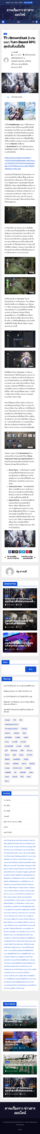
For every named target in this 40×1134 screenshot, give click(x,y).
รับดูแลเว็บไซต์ (18, 869)
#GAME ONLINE (17, 61)
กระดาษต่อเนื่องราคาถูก (23, 931)
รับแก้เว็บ (11, 869)
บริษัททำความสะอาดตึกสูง (14, 922)
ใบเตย (28, 776)
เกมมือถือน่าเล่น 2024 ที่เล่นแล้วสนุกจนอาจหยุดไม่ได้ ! (19, 644)
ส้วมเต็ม (12, 875)
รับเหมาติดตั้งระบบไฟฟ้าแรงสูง (15, 988)
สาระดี (16, 52)
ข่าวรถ (7, 742)
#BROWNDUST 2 (18, 58)
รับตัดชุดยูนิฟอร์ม (28, 875)
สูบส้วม (8, 875)
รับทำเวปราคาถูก (9, 847)
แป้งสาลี (15, 776)
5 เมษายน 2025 (12, 1048)
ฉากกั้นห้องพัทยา (20, 903)
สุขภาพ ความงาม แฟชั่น (13, 822)
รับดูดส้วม (26, 872)
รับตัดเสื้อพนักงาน (26, 881)
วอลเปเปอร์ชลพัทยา (9, 900)
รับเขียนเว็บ (26, 840)
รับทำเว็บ (21, 843)
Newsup (32, 1122)
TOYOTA (24, 728)
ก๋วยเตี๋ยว (17, 737)
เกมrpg (7, 768)
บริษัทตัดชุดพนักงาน (15, 881)
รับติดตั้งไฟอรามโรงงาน (27, 979)
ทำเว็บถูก (16, 847)
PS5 (14, 720)
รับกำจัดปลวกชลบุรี (19, 884)
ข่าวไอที (19, 746)
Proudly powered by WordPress (13, 1122)
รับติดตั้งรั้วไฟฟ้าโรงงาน (14, 953)
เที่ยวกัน (25, 975)
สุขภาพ (24, 763)
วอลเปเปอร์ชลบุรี (26, 897)
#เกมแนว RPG (16, 67)
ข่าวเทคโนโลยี (9, 746)
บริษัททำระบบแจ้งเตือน (17, 957)
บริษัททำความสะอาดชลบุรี (15, 925)
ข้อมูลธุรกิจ (28, 865)
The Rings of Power (11, 728)
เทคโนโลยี (23, 772)
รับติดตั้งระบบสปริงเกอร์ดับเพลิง (24, 963)
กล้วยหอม (16, 733)
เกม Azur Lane (17, 768)
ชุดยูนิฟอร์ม (18, 875)
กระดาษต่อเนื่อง (26, 928)
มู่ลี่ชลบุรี (6, 903)
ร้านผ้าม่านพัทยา (20, 900)
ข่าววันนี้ (14, 742)
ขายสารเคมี (12, 865)
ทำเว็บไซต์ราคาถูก (29, 843)
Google (7, 720)
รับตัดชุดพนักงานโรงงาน (19, 878)
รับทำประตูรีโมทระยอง (14, 947)
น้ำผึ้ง (22, 750)
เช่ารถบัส (27, 957)
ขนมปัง (26, 737)
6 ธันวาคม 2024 (12, 1094)
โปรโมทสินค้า (21, 865)
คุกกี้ (6, 750)
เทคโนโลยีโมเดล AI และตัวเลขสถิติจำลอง (19, 686)
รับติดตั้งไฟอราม (25, 960)
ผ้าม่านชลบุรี (26, 894)
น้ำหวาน (29, 750)
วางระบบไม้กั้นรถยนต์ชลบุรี (16, 950)
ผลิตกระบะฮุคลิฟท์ (12, 906)
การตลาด (7, 800)
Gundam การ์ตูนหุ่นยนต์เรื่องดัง (27, 557)
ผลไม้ (14, 755)
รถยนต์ (6, 816)
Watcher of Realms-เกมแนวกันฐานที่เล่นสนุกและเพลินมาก (20, 601)
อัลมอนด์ (32, 763)
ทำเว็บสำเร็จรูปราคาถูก (20, 969)
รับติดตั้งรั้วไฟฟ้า (26, 953)
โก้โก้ (22, 776)
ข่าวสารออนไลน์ (28, 869)
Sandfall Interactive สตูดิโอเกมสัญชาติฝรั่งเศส (19, 622)
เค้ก (15, 772)
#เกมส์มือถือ (23, 64)
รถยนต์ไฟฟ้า (16, 759)
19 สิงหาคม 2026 (13, 1025)
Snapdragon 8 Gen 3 (11, 724)
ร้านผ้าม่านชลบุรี (31, 900)
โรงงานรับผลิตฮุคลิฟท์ (24, 906)
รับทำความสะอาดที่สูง (25, 916)
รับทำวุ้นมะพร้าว (13, 916)
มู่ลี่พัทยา (11, 903)
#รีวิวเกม (14, 64)
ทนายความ (13, 972)
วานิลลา (7, 763)
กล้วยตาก (7, 733)
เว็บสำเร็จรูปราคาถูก (20, 850)
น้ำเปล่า (7, 755)
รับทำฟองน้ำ (14, 853)
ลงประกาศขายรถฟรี (24, 853)
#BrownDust (30, 55)
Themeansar (20, 1124)
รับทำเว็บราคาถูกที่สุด (26, 847)
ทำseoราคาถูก (31, 856)
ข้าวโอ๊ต (27, 746)
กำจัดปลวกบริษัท (13, 891)
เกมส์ (5, 34)
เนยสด (31, 772)
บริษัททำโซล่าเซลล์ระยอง (16, 944)
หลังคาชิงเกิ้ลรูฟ (12, 862)
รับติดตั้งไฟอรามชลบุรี (13, 979)
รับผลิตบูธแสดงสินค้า (21, 856)
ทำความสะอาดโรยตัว (22, 919)
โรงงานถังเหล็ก (16, 909)
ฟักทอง (21, 755)
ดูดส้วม (21, 872)
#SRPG (28, 61)
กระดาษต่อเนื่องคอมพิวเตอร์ (21, 935)
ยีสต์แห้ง (7, 759)
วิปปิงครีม (15, 763)
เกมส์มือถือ (8, 772)
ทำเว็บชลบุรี (7, 853)
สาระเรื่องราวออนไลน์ (24, 891)
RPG (20, 720)
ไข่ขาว (7, 781)
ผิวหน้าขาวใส (14, 872)
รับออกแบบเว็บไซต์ (17, 840)
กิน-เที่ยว (7, 805)
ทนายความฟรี (21, 972)
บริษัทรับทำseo (8, 859)
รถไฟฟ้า (26, 759)
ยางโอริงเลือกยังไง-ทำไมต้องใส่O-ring (18, 696)
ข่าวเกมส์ (23, 742)
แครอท (7, 776)
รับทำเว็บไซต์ (7, 840)
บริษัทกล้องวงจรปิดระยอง (19, 938)
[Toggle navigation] (18, 21)
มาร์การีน (29, 755)
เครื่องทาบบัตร (10, 856)
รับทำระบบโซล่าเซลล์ (18, 941)
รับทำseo (16, 859)
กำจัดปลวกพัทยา (23, 887)
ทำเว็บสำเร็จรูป (30, 850)
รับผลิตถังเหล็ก (25, 909)
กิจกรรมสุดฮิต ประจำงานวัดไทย (13, 557)
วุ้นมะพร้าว (25, 913)
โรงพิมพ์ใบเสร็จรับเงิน (15, 928)
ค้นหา (5, 662)
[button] (33, 22)
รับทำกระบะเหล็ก (17, 913)
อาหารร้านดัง (18, 894)
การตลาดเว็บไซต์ (15, 960)
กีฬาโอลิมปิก (8, 737)
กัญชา (24, 733)
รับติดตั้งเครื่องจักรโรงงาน (23, 982)
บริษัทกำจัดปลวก (13, 887)
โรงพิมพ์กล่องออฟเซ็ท (24, 862)
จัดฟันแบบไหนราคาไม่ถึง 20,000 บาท (18, 691)
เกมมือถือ (27, 768)
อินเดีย (21, 975)
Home (20, 1129)
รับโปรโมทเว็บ (23, 859)
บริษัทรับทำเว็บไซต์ (13, 843)
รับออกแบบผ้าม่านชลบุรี (14, 897)
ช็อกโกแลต (14, 750)
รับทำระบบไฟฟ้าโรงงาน (22, 966)
